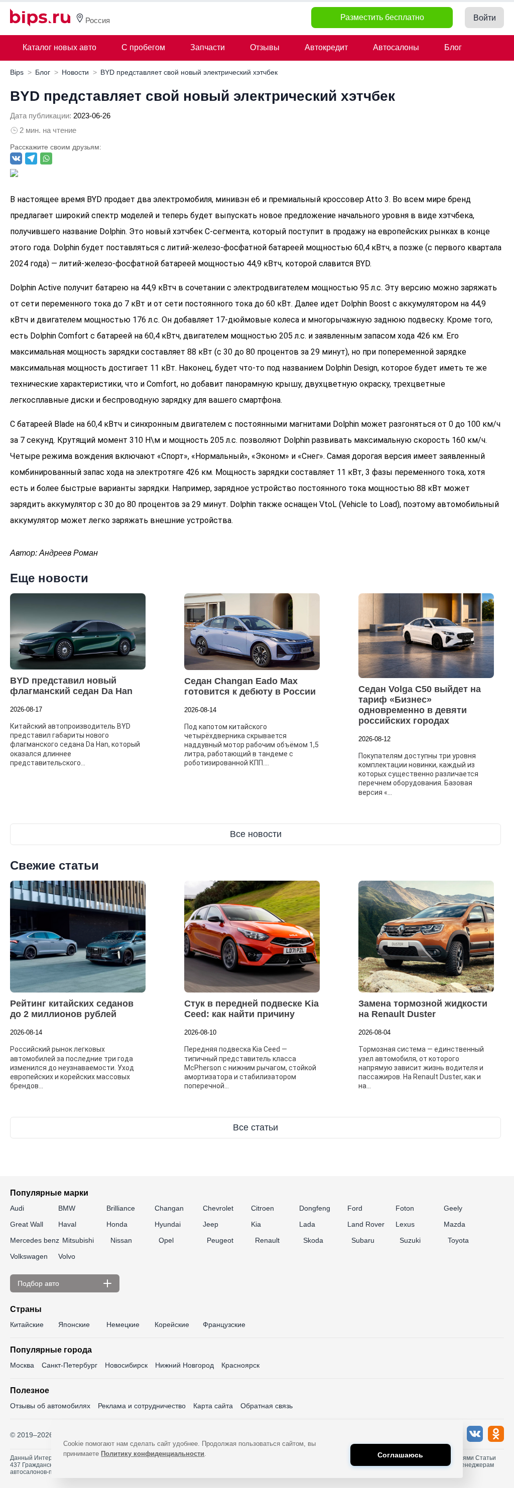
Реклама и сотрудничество (142, 1406)
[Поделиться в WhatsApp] (46, 158)
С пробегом (143, 47)
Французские (224, 1324)
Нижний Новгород (184, 1365)
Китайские (27, 1324)
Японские (74, 1324)
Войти (484, 18)
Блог (453, 47)
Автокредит (326, 47)
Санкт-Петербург (69, 1365)
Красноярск (240, 1365)
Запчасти (207, 47)
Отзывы (265, 47)
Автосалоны (396, 47)
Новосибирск (126, 1365)
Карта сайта (213, 1406)
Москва (22, 1365)
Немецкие (123, 1324)
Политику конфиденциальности (152, 1453)
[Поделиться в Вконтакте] (16, 158)
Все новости (256, 834)
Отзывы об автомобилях (50, 1406)
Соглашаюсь (400, 1455)
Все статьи (255, 1127)
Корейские (172, 1324)
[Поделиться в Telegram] (31, 158)
